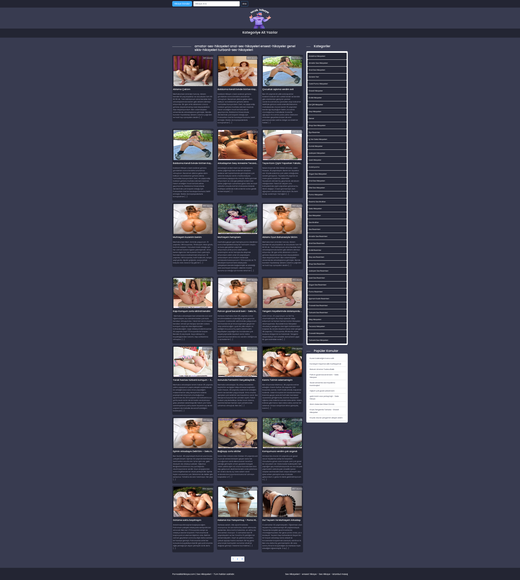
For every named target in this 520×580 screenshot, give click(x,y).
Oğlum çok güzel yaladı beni (322, 391)
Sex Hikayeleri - (293, 574)
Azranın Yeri (314, 77)
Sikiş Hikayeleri (315, 319)
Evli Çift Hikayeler (316, 104)
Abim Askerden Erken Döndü (322, 404)
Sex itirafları (314, 222)
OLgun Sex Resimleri (317, 285)
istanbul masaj (340, 574)
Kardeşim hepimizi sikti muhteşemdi (325, 364)
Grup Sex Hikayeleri (317, 125)
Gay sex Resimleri (316, 257)
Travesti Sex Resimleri (318, 305)
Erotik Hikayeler (315, 98)
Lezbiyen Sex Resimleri (318, 271)
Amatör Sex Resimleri (318, 236)
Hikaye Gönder (182, 3)
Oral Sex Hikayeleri (317, 181)
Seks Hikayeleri (315, 208)
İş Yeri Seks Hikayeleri (318, 139)
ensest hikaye (309, 574)
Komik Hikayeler (316, 146)
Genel (311, 118)
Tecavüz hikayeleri (317, 326)
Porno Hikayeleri (316, 194)
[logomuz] (260, 18)
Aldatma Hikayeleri (317, 56)
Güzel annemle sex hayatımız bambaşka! (322, 384)
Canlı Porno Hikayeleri (318, 84)
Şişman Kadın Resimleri (319, 298)
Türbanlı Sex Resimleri (318, 312)
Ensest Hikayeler (316, 91)
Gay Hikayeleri (315, 111)
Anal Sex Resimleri (317, 243)
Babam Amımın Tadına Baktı (322, 369)
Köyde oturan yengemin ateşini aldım (326, 418)
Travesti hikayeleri (316, 333)
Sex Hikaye (324, 574)
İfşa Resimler (314, 132)
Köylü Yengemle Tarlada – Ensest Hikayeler (324, 410)
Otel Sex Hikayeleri (317, 188)
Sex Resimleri (314, 229)
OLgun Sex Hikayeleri (318, 174)
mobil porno (314, 167)
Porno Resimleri (316, 292)
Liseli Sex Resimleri (317, 278)
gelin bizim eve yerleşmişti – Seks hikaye (324, 397)
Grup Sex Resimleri (317, 264)
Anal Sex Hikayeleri (317, 70)
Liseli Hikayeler (315, 160)
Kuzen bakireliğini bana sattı (322, 358)
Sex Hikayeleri (315, 215)
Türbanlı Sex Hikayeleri (318, 340)
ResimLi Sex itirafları (317, 202)
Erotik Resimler (315, 250)
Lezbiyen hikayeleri (317, 153)
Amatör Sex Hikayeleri (318, 63)
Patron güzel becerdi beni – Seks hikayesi (324, 376)
